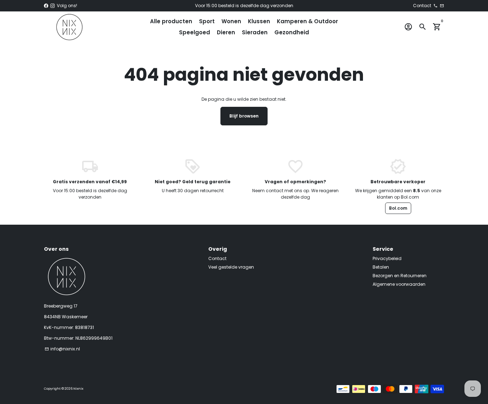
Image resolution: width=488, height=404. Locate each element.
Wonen (231, 21)
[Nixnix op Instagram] (52, 6)
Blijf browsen (244, 116)
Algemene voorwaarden (399, 284)
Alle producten (171, 21)
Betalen (381, 267)
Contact (217, 258)
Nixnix (78, 388)
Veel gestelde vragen (231, 267)
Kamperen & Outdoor (307, 21)
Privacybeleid (387, 258)
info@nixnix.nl (62, 349)
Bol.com (398, 208)
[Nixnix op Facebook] (46, 6)
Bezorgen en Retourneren (400, 276)
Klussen (259, 21)
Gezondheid (291, 32)
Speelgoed (194, 32)
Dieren (226, 32)
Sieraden (255, 32)
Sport (207, 21)
